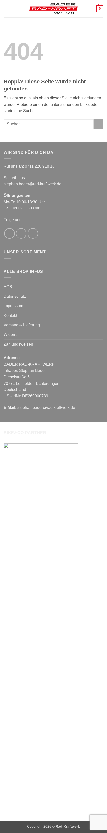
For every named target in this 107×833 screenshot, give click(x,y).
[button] (7, 8)
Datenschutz (15, 296)
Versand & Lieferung (22, 325)
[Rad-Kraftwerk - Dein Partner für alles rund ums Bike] (53, 8)
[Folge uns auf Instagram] (21, 233)
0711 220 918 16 (39, 166)
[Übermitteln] (98, 124)
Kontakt (10, 315)
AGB (8, 287)
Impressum (13, 306)
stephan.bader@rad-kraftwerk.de (32, 184)
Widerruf (11, 334)
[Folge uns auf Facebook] (9, 233)
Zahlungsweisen (18, 344)
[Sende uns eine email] (33, 233)
